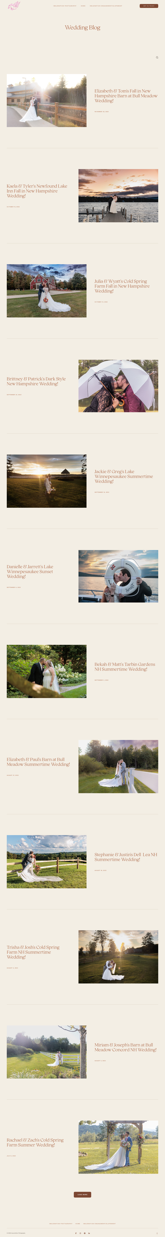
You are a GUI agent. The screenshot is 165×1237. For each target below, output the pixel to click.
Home (78, 1223)
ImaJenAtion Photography (61, 1223)
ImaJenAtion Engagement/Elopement (99, 1223)
